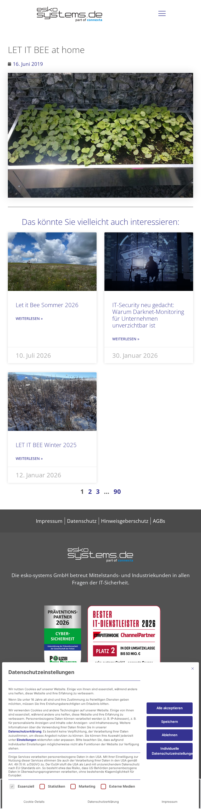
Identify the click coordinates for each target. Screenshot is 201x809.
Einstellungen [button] (26, 740)
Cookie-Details (34, 802)
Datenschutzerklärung (24, 731)
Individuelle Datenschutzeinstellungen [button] (172, 751)
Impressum (169, 802)
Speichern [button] (169, 721)
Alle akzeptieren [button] (170, 708)
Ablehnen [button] (169, 735)
